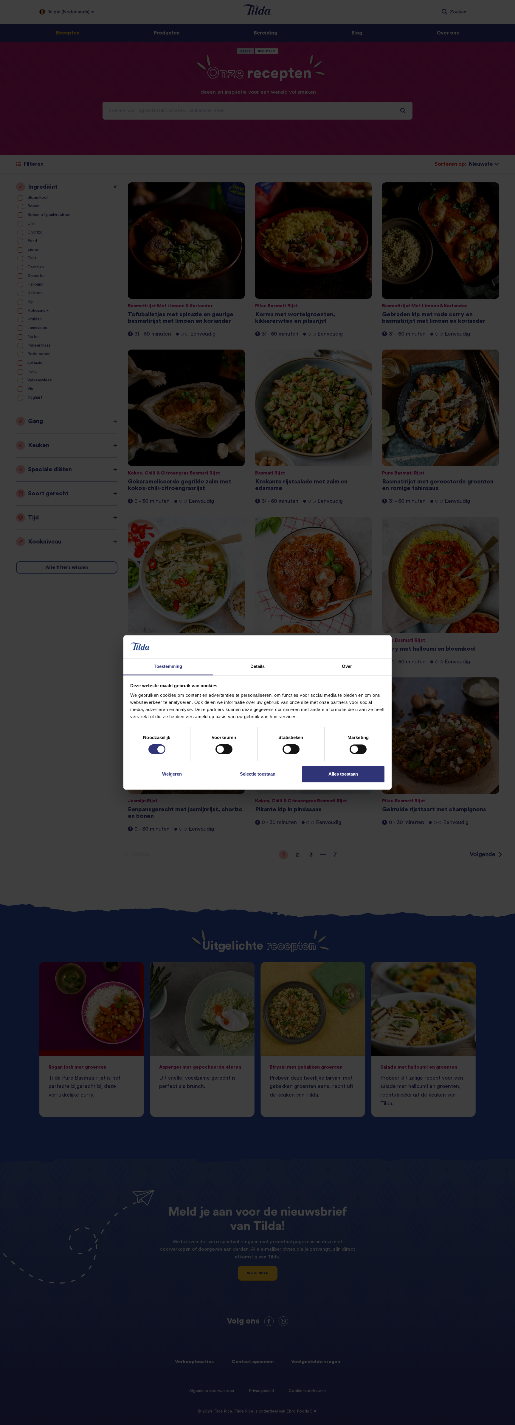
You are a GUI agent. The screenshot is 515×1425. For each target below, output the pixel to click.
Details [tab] (257, 666)
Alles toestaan (343, 773)
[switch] (223, 749)
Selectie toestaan (257, 773)
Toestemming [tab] (168, 666)
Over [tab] (347, 666)
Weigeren (172, 773)
